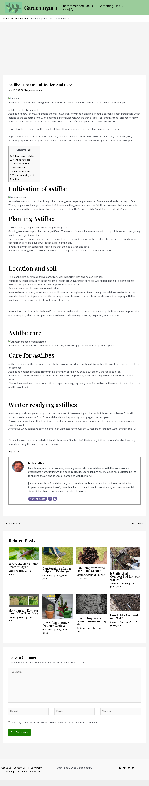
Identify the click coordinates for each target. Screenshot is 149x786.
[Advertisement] (74, 43)
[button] (121, 6)
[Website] (50, 499)
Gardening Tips (109, 6)
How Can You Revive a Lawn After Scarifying (23, 611)
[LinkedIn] (128, 768)
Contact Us (20, 767)
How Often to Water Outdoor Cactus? (55, 624)
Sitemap (10, 771)
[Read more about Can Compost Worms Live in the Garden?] (91, 555)
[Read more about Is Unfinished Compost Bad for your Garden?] (125, 558)
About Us (6, 767)
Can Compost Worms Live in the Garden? (90, 569)
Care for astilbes (20, 171)
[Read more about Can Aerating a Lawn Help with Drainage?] (57, 555)
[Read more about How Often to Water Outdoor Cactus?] (57, 606)
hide (29, 149)
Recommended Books (78, 6)
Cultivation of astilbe (22, 155)
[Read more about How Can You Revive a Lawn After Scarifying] (24, 600)
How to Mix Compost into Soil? (124, 616)
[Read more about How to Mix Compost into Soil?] (125, 602)
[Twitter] (124, 768)
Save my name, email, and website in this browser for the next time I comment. (54, 722)
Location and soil (20, 163)
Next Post (139, 523)
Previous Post (12, 523)
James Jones (36, 462)
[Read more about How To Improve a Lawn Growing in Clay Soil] (91, 604)
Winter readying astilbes (24, 175)
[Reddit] (133, 768)
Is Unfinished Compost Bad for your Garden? (125, 576)
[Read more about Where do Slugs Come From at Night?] (24, 553)
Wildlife (68, 10)
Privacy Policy (35, 767)
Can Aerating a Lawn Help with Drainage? (56, 569)
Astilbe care (17, 167)
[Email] (55, 499)
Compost (80, 574)
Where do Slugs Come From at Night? (23, 565)
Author (15, 179)
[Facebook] (120, 768)
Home (6, 18)
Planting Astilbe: (20, 159)
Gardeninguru (40, 7)
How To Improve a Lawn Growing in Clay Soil (91, 621)
